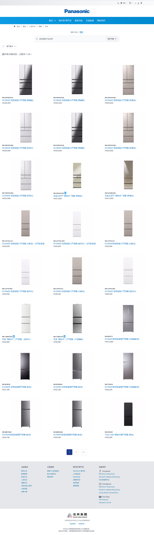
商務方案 (24, 492)
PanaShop (76, 477)
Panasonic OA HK (105, 503)
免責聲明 (73, 524)
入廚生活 (32, 26)
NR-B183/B (109, 432)
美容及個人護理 (26, 486)
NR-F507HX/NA (110, 145)
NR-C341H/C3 (58, 289)
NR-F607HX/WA (7, 145)
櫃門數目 (10, 46)
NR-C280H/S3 (59, 337)
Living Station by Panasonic (108, 493)
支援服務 (90, 20)
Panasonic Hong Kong (106, 474)
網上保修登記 (51, 474)
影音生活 (24, 471)
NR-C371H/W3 (7, 289)
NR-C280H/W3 (8, 337)
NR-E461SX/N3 (59, 193)
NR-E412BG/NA (110, 193)
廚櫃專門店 (76, 480)
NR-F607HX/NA (110, 98)
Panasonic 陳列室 (79, 471)
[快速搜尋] (130, 3)
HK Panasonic (104, 500)
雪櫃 (40, 26)
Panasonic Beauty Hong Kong (109, 477)
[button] (136, 2)
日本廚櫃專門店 (104, 480)
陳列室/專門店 (65, 20)
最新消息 (79, 20)
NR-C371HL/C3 (7, 241)
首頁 (18, 26)
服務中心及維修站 (53, 471)
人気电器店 (76, 474)
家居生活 (24, 477)
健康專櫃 (76, 486)
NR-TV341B (109, 384)
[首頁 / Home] (77, 11)
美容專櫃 (76, 483)
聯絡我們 (101, 20)
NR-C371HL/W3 (58, 241)
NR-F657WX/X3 (7, 98)
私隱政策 (81, 524)
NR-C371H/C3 (110, 241)
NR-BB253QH (58, 432)
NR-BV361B (6, 384)
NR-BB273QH (7, 432)
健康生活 (24, 483)
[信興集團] (77, 515)
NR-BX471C (109, 336)
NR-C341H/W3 (110, 289)
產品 (51, 20)
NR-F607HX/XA (58, 98)
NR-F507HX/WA (7, 193)
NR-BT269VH (57, 384)
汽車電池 (24, 489)
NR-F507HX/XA (58, 145)
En (124, 3)
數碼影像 (24, 474)
